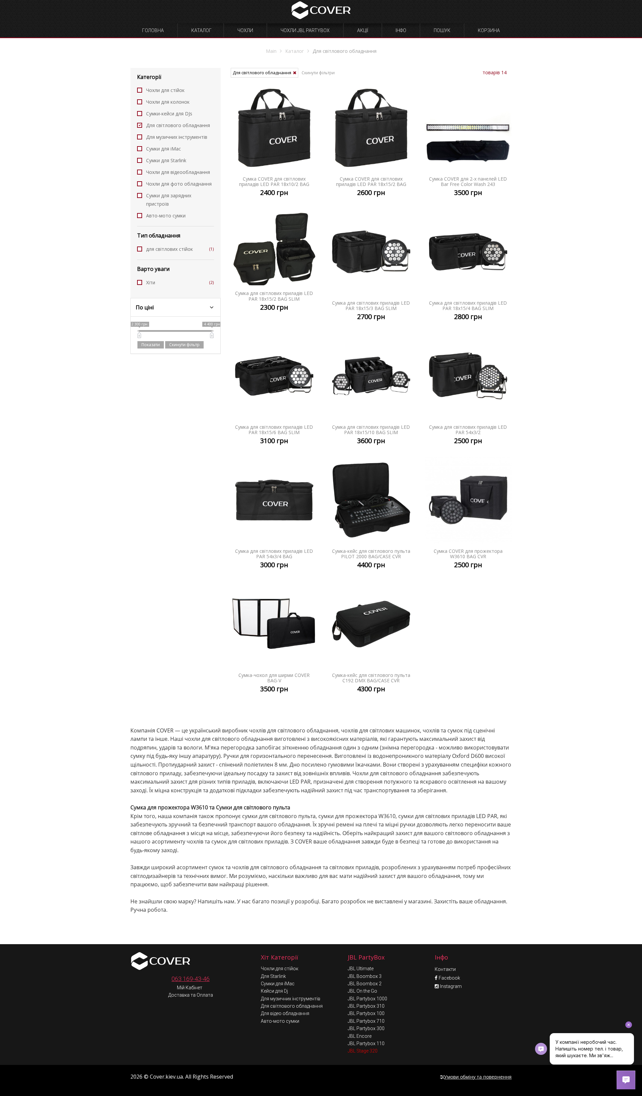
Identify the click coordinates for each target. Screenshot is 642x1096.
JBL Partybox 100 (366, 1013)
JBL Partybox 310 (366, 1006)
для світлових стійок (180, 249)
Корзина (489, 30)
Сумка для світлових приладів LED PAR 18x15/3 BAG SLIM (371, 270)
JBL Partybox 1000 (367, 998)
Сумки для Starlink (166, 160)
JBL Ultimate (360, 968)
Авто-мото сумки (166, 215)
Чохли (245, 30)
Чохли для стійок (165, 90)
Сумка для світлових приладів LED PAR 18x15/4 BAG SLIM (468, 270)
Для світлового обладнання (178, 125)
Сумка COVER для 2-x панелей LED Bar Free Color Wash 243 (468, 146)
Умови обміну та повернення (478, 1077)
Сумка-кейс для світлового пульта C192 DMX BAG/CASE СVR (371, 643)
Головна (153, 30)
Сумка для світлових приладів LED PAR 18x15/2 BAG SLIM (274, 265)
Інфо (401, 30)
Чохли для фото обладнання (179, 184)
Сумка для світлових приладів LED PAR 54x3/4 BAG (274, 519)
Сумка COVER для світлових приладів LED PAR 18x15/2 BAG (371, 146)
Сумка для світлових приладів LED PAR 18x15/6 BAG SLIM (274, 394)
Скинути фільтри (318, 73)
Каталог (201, 30)
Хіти (180, 282)
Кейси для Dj (274, 991)
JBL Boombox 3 (365, 976)
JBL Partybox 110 (366, 1043)
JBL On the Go (362, 991)
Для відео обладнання (285, 1013)
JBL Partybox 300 (366, 1028)
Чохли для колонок (168, 102)
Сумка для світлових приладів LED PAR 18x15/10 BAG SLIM (371, 394)
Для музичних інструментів (176, 137)
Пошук (442, 30)
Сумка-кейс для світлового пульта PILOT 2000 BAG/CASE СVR (371, 519)
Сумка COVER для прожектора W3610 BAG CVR (468, 519)
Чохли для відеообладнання (178, 172)
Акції (362, 30)
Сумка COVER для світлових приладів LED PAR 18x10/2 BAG (274, 146)
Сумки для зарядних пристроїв (168, 199)
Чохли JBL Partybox (305, 30)
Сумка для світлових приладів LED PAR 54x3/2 (468, 394)
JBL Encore (359, 1036)
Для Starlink (273, 976)
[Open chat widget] (626, 1080)
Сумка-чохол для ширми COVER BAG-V (274, 643)
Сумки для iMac (163, 148)
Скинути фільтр (184, 344)
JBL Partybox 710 (366, 1021)
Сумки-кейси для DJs (169, 113)
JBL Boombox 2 (365, 983)
